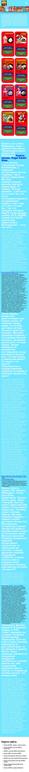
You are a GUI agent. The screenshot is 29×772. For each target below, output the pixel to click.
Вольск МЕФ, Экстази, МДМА (12, 753)
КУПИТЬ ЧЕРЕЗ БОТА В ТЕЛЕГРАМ (8, 48)
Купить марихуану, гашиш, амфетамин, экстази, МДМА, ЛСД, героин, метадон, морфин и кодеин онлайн (14, 477)
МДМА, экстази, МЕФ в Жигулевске (14, 751)
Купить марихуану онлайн (8, 480)
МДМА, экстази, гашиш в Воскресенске (16, 758)
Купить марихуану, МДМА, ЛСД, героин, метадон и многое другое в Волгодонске (14, 273)
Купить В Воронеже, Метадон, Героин (15, 755)
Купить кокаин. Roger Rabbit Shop (13, 158)
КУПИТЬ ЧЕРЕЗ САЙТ (7, 52)
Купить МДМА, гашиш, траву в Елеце (15, 745)
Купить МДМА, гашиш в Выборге (13, 767)
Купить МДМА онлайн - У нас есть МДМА (12, 585)
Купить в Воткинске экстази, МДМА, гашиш (14, 761)
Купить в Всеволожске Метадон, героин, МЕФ (13, 764)
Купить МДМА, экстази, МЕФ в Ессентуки (13, 748)
